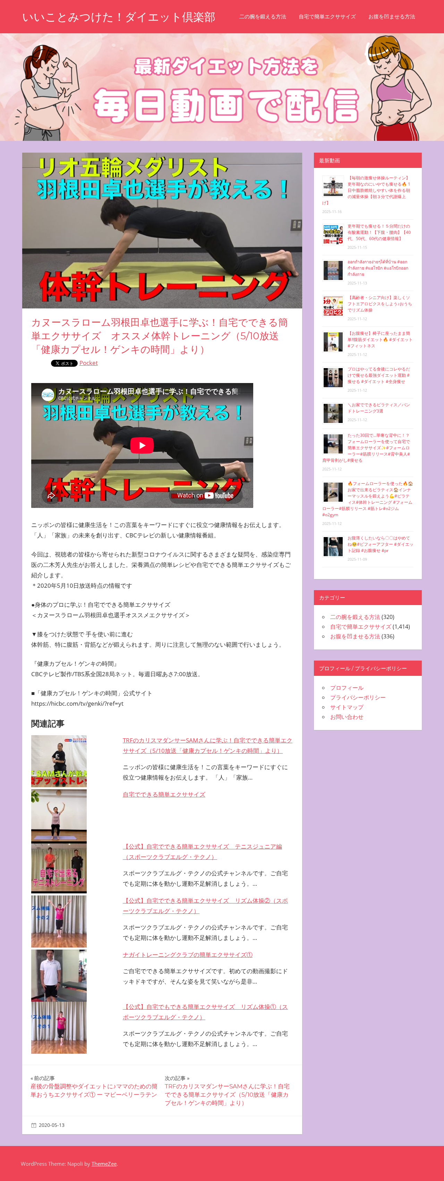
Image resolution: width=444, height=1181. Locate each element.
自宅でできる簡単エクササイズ (164, 794)
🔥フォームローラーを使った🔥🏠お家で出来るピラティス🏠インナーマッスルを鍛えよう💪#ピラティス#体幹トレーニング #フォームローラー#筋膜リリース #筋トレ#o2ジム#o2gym (367, 499)
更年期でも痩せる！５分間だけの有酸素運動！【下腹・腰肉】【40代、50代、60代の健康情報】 (379, 232)
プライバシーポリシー (358, 697)
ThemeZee (104, 1163)
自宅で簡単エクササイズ (327, 16)
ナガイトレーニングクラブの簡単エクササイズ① (188, 955)
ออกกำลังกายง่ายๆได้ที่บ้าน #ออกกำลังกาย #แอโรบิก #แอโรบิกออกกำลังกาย (378, 268)
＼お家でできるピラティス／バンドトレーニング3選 (379, 408)
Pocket (88, 363)
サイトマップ (347, 707)
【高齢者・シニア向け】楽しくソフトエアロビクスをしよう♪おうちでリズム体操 (380, 304)
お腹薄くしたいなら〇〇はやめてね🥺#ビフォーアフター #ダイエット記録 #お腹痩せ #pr (380, 544)
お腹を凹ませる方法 (391, 16)
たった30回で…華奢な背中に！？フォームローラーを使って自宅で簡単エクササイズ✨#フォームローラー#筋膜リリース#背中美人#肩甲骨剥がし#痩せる (366, 447)
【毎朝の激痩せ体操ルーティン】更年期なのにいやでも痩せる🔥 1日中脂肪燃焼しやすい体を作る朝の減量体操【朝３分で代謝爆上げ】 (366, 190)
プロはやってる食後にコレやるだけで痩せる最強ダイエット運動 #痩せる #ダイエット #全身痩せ (379, 375)
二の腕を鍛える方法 (262, 16)
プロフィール (347, 687)
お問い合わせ (347, 717)
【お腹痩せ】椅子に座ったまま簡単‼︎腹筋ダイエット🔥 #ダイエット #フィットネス (380, 339)
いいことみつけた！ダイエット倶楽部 (118, 17)
